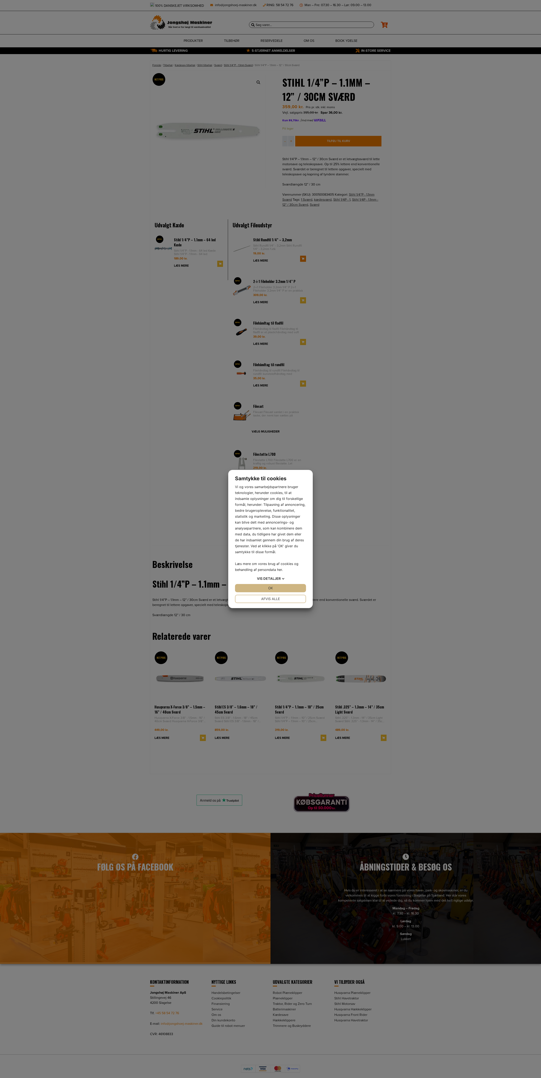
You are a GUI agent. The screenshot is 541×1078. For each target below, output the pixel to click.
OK (270, 588)
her (279, 570)
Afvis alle (270, 599)
